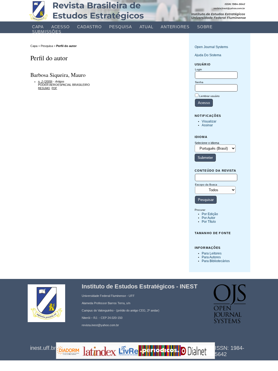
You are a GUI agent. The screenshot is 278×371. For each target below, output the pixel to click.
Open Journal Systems (211, 47)
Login (198, 69)
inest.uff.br (43, 348)
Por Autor (208, 218)
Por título (209, 222)
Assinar (207, 125)
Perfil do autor (66, 46)
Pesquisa (120, 26)
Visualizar (209, 121)
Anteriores (175, 26)
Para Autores (211, 257)
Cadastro (89, 26)
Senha (199, 82)
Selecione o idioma (207, 142)
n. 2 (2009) (45, 81)
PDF (54, 88)
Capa (38, 26)
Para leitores (212, 253)
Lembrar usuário (209, 96)
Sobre (205, 26)
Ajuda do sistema (208, 55)
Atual (146, 26)
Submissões (46, 31)
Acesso (60, 26)
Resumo (44, 88)
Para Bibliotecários (216, 261)
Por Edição (210, 214)
